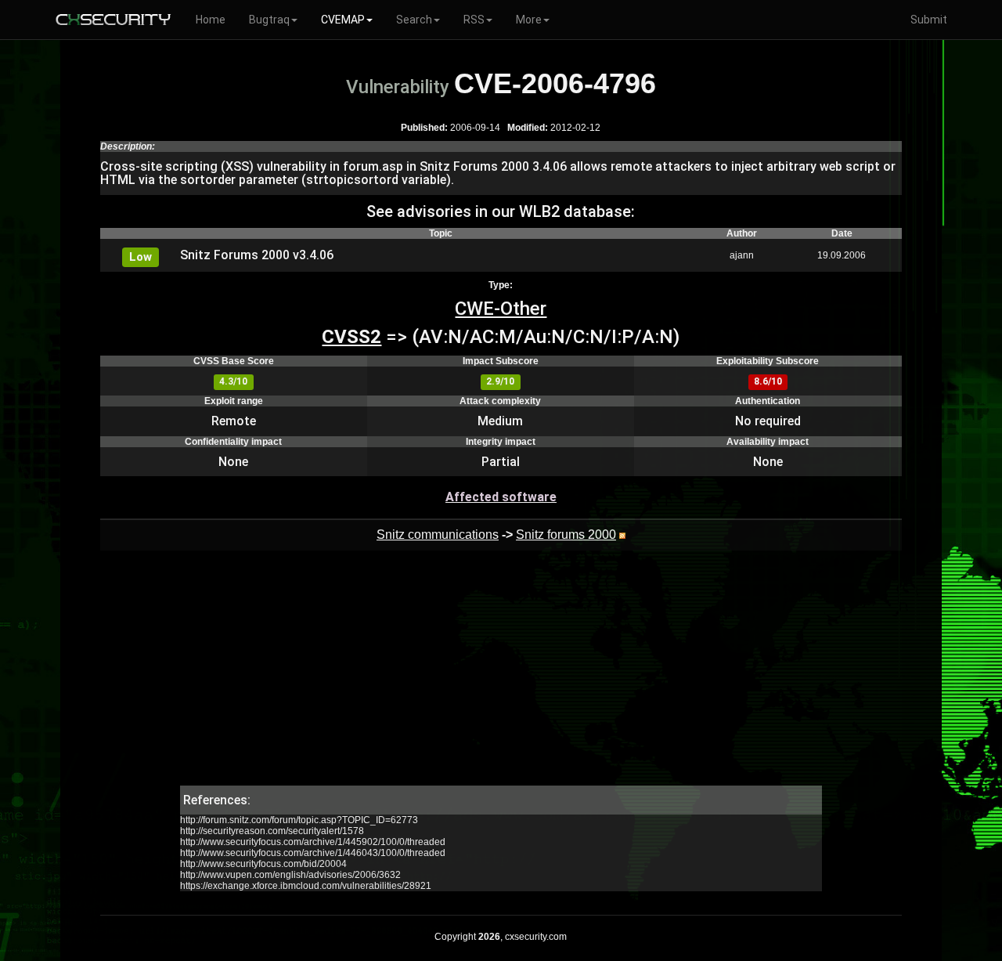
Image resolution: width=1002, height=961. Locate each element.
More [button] (529, 19)
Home (210, 19)
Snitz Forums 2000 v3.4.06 (256, 254)
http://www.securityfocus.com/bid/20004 (263, 863)
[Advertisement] (500, 676)
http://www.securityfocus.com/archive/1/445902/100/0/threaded (312, 841)
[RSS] (622, 534)
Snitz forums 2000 (566, 534)
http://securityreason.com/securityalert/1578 (272, 831)
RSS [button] (474, 19)
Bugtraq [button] (269, 19)
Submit (928, 19)
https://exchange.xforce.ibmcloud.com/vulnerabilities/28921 (305, 885)
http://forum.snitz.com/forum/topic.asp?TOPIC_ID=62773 (299, 820)
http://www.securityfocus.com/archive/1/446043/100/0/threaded (312, 852)
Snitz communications (438, 534)
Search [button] (414, 19)
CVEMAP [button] (343, 19)
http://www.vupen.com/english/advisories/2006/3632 (290, 874)
